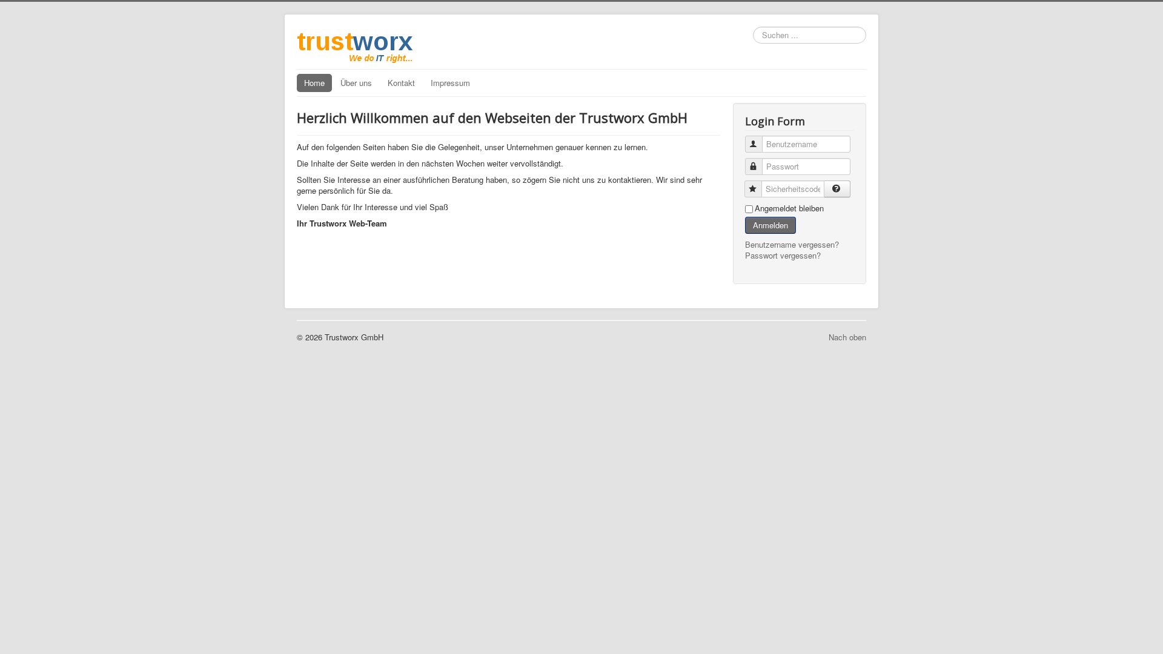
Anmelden (770, 225)
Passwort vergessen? (783, 255)
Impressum (450, 82)
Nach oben (847, 337)
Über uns (356, 82)
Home (314, 82)
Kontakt (401, 82)
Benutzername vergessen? (792, 244)
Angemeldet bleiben (789, 208)
